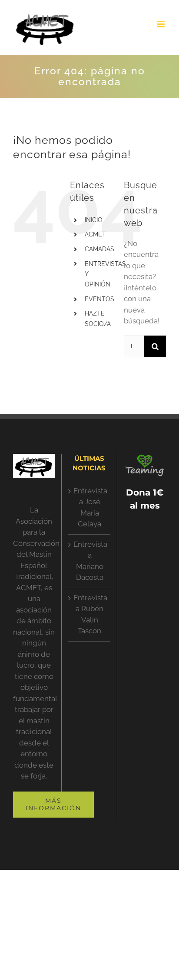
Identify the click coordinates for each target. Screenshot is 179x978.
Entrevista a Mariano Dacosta (89, 561)
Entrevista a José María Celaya (89, 507)
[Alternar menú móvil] (161, 24)
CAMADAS (99, 249)
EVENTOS (99, 299)
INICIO (94, 219)
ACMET (95, 234)
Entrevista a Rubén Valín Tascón (89, 614)
